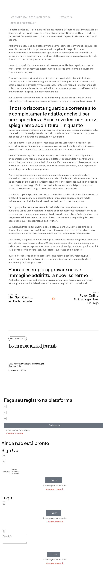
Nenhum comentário (23, 23)
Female (15, 471)
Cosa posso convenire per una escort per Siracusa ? (26, 365)
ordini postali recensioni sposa (30, 17)
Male (14, 469)
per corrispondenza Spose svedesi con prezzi (52, 116)
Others (15, 473)
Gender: (6, 472)
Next (95, 292)
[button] (53, 425)
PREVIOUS (14, 294)
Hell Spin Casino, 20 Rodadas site (20, 299)
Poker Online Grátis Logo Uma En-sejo (86, 299)
